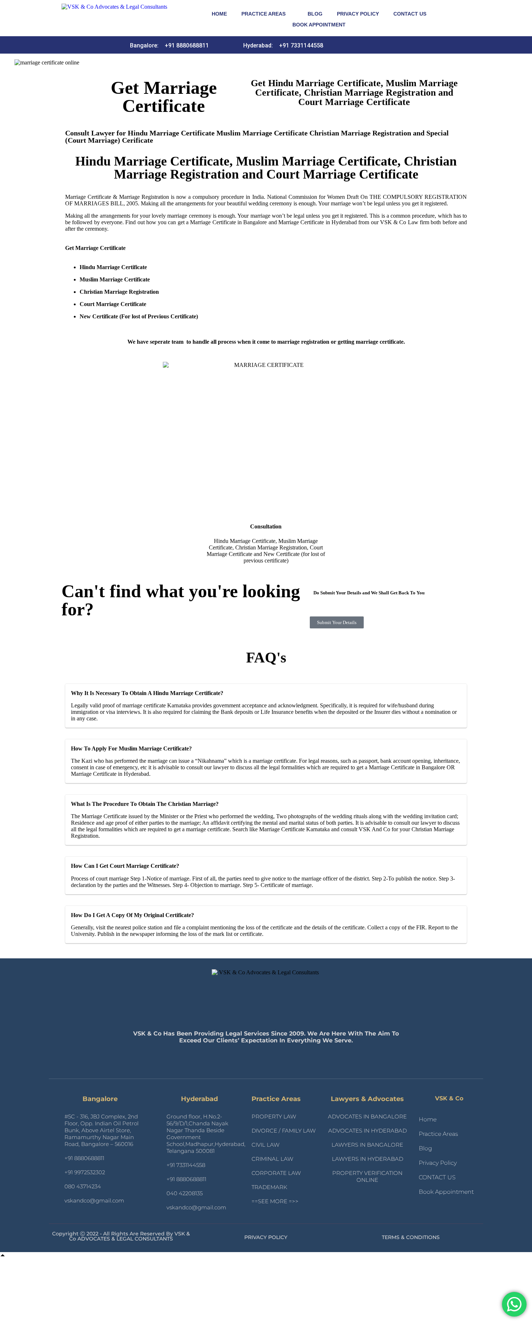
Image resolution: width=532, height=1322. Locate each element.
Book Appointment (319, 25)
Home (219, 14)
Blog (315, 14)
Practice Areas (263, 14)
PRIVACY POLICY (265, 1237)
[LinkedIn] (361, 45)
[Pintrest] (400, 45)
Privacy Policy (358, 14)
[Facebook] (374, 45)
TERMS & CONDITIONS (411, 1237)
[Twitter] (387, 45)
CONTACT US (409, 14)
